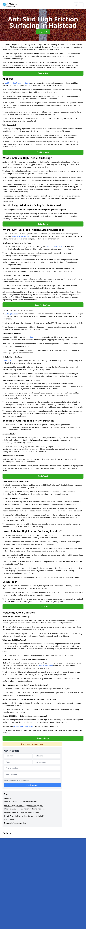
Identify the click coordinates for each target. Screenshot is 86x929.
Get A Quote (43, 224)
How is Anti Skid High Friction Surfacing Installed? (24, 816)
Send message (32, 785)
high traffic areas (46, 665)
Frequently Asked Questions (15, 823)
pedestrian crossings (20, 236)
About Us (8, 798)
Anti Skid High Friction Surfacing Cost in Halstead (23, 805)
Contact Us (43, 32)
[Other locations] (76, 5)
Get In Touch (43, 476)
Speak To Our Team (43, 305)
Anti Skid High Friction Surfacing (17, 83)
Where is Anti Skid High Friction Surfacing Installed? (24, 809)
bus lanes (31, 337)
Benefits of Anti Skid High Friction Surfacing (21, 812)
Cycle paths (7, 360)
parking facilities (11, 314)
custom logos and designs (23, 726)
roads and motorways (54, 246)
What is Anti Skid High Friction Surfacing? (20, 802)
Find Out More (43, 152)
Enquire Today (43, 738)
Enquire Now (43, 73)
